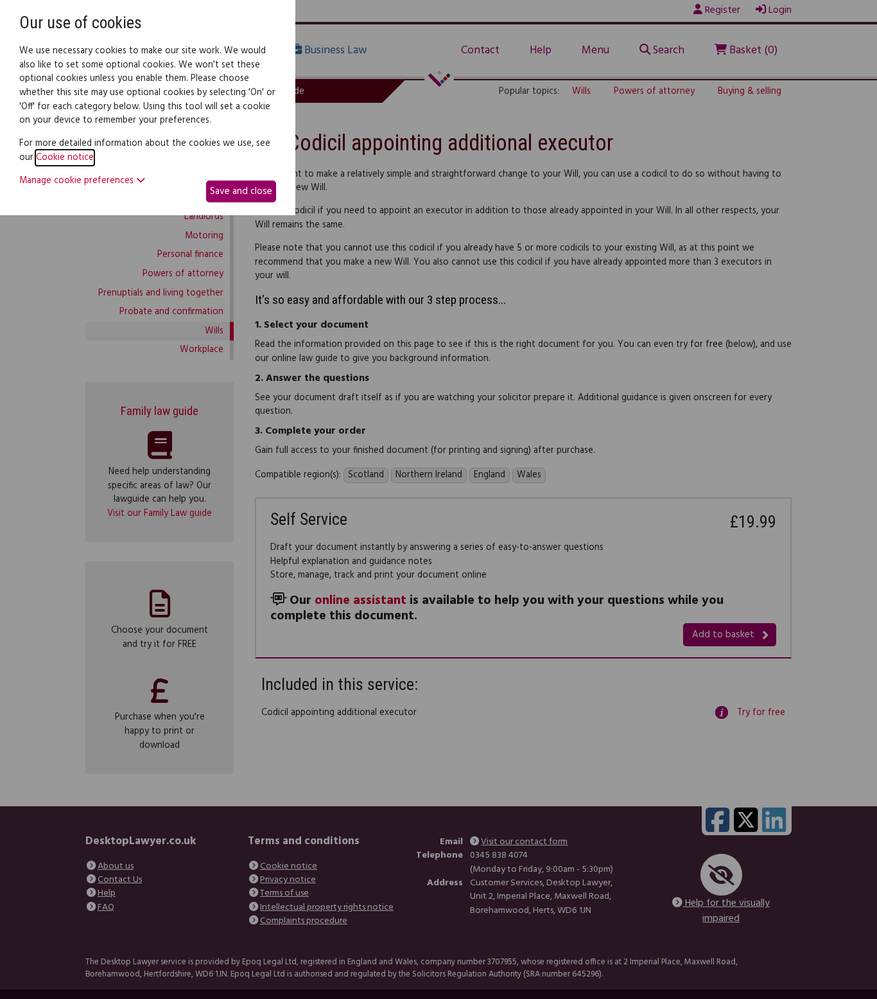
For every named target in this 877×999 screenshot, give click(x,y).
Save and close (241, 191)
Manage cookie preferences (77, 181)
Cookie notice (65, 157)
